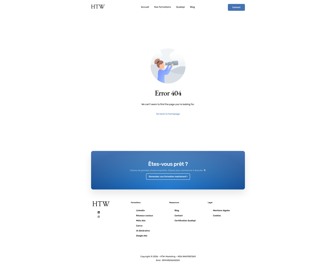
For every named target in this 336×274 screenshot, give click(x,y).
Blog (192, 7)
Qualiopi (180, 7)
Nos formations (162, 7)
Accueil (145, 7)
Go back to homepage (168, 113)
